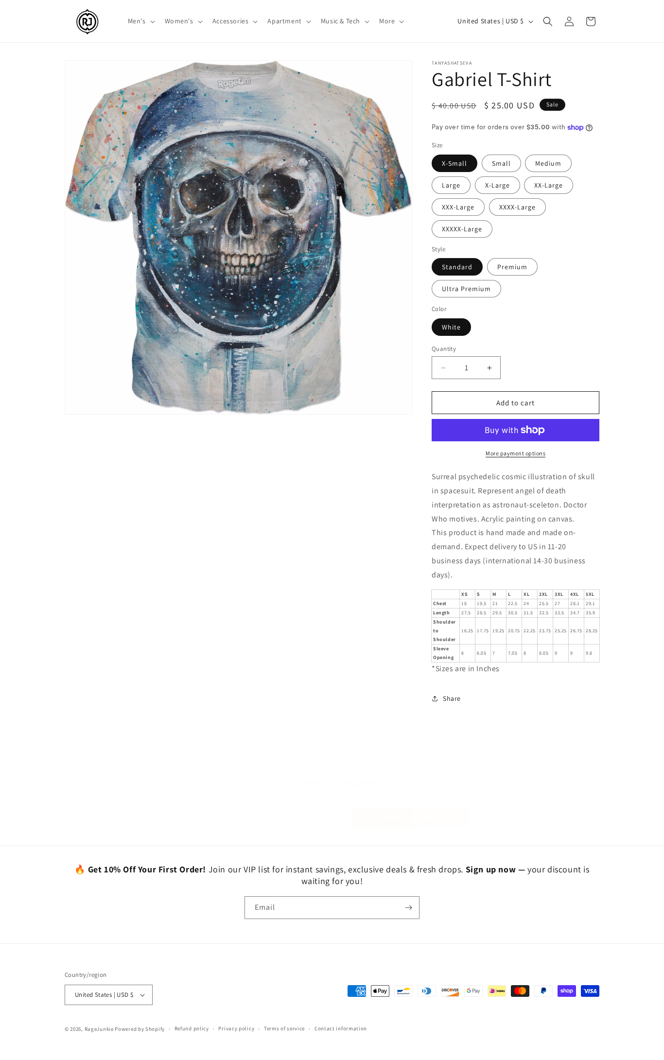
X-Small (454, 163)
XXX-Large (458, 207)
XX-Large (548, 185)
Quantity (444, 349)
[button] (140, 21)
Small (501, 163)
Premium (512, 266)
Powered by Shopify (140, 1028)
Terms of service (284, 1028)
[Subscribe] (408, 907)
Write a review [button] (410, 807)
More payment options (515, 453)
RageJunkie (99, 1028)
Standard (457, 266)
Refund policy (192, 1028)
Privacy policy (236, 1028)
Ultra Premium (466, 288)
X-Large (497, 185)
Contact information (341, 1028)
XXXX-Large (517, 207)
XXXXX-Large (462, 229)
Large (451, 185)
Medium (548, 163)
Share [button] (452, 698)
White (451, 327)
